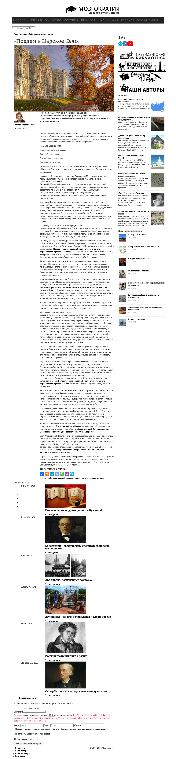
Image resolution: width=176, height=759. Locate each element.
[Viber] (67, 474)
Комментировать (27, 698)
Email (47, 725)
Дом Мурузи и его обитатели (131, 193)
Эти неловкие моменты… (139, 271)
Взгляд (36, 20)
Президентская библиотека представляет (34, 34)
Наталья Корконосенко (24, 125)
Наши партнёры (22, 753)
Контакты (20, 756)
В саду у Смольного (137, 234)
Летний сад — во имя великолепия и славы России (78, 616)
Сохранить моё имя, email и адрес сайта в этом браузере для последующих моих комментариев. (62, 729)
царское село (98, 478)
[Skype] (72, 474)
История (71, 20)
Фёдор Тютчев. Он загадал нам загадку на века (76, 691)
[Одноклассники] (47, 474)
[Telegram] (57, 474)
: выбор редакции (54, 478)
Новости (20, 20)
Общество (53, 20)
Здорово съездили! (136, 319)
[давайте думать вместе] (92, 10)
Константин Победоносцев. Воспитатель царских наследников (77, 547)
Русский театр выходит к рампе (66, 656)
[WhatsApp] (62, 474)
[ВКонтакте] (42, 474)
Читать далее (53, 514)
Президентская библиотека (77, 478)
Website (77, 725)
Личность (89, 20)
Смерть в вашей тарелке (139, 259)
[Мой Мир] (52, 474)
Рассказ (127, 20)
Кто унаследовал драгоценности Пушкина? (73, 510)
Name (17, 725)
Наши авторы (21, 751)
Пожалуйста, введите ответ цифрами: (32, 734)
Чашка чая (109, 20)
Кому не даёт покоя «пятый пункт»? (144, 247)
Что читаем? (147, 20)
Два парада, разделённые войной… (68, 580)
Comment (18, 712)
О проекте (20, 748)
